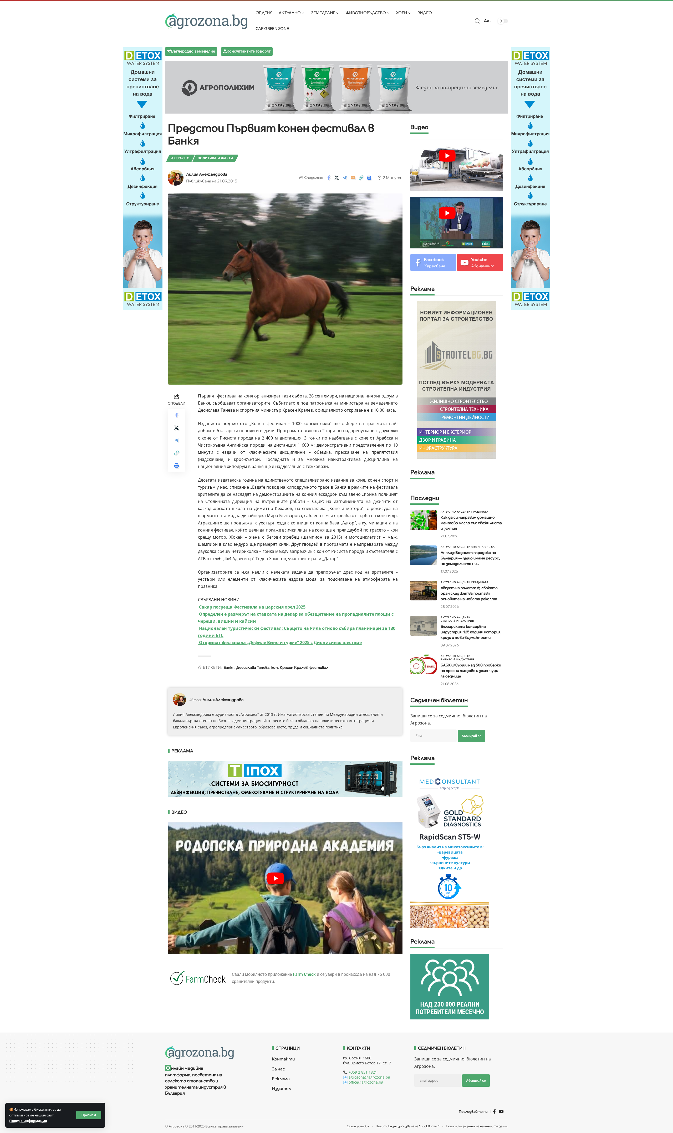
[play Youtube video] (275, 879)
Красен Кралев (294, 667)
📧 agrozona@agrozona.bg (366, 1077)
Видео (419, 127)
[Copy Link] (361, 177)
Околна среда (483, 546)
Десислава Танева (252, 667)
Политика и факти (215, 158)
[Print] (369, 177)
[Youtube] (480, 262)
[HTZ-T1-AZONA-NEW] (212, 1052)
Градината (479, 511)
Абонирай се (471, 736)
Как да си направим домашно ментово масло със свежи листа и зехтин (471, 523)
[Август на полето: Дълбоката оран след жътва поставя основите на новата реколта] (423, 590)
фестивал (318, 667)
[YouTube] (501, 1111)
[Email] (353, 177)
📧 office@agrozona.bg (363, 1082)
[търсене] (477, 21)
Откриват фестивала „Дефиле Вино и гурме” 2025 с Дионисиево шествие (280, 642)
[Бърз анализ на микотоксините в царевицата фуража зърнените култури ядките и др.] (449, 849)
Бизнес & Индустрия (457, 620)
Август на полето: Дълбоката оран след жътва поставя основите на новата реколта (469, 593)
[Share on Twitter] (336, 177)
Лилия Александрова (206, 174)
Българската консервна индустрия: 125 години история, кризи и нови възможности (471, 632)
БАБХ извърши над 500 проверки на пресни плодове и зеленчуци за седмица (471, 670)
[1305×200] (285, 778)
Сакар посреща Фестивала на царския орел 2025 (251, 607)
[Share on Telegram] (345, 177)
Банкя (228, 667)
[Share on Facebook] (328, 177)
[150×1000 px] (142, 178)
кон (274, 667)
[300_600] (456, 379)
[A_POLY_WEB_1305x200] (336, 87)
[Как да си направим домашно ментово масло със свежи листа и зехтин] (423, 520)
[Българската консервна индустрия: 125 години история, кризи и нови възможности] (423, 626)
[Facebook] (433, 262)
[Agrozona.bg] (206, 21)
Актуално (180, 158)
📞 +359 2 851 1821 (360, 1072)
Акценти (464, 511)
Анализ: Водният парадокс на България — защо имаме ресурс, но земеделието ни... (470, 558)
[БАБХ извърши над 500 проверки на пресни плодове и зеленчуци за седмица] (423, 664)
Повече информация (28, 1120)
